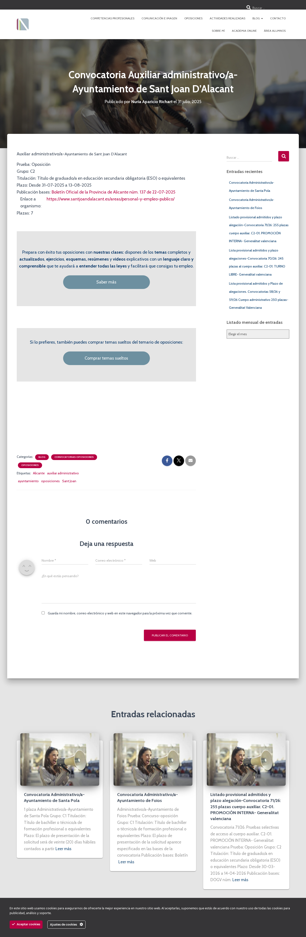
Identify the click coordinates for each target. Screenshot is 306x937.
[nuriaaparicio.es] (22, 24)
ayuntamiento (28, 481)
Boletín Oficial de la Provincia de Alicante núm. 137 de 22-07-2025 (113, 192)
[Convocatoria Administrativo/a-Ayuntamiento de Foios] (153, 759)
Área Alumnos (275, 30)
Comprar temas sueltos (106, 358)
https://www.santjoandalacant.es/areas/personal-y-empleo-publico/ (111, 199)
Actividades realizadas (227, 18)
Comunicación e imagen (159, 18)
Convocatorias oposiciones (74, 457)
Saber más (106, 282)
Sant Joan (69, 481)
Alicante (39, 473)
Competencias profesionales (112, 18)
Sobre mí (218, 30)
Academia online (244, 30)
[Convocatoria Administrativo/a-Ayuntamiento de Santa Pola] (59, 759)
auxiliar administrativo (63, 473)
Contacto (278, 18)
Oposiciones (193, 18)
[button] (262, 18)
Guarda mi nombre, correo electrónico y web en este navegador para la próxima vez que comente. (120, 613)
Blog (256, 18)
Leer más (63, 848)
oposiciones (50, 481)
